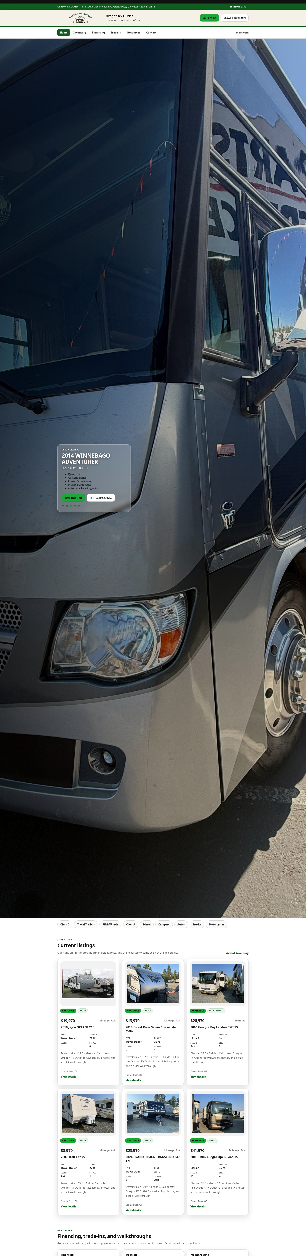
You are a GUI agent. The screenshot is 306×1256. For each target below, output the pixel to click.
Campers (164, 924)
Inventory (79, 32)
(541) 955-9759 (238, 6)
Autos (181, 924)
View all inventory (237, 953)
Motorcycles (216, 924)
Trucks (197, 924)
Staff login (242, 32)
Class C (64, 924)
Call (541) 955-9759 (100, 498)
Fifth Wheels (110, 924)
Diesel (147, 924)
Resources (133, 32)
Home (63, 32)
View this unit (73, 498)
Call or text (209, 18)
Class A (130, 924)
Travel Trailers (86, 924)
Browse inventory (234, 18)
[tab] (63, 506)
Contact (151, 32)
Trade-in (116, 32)
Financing (98, 32)
